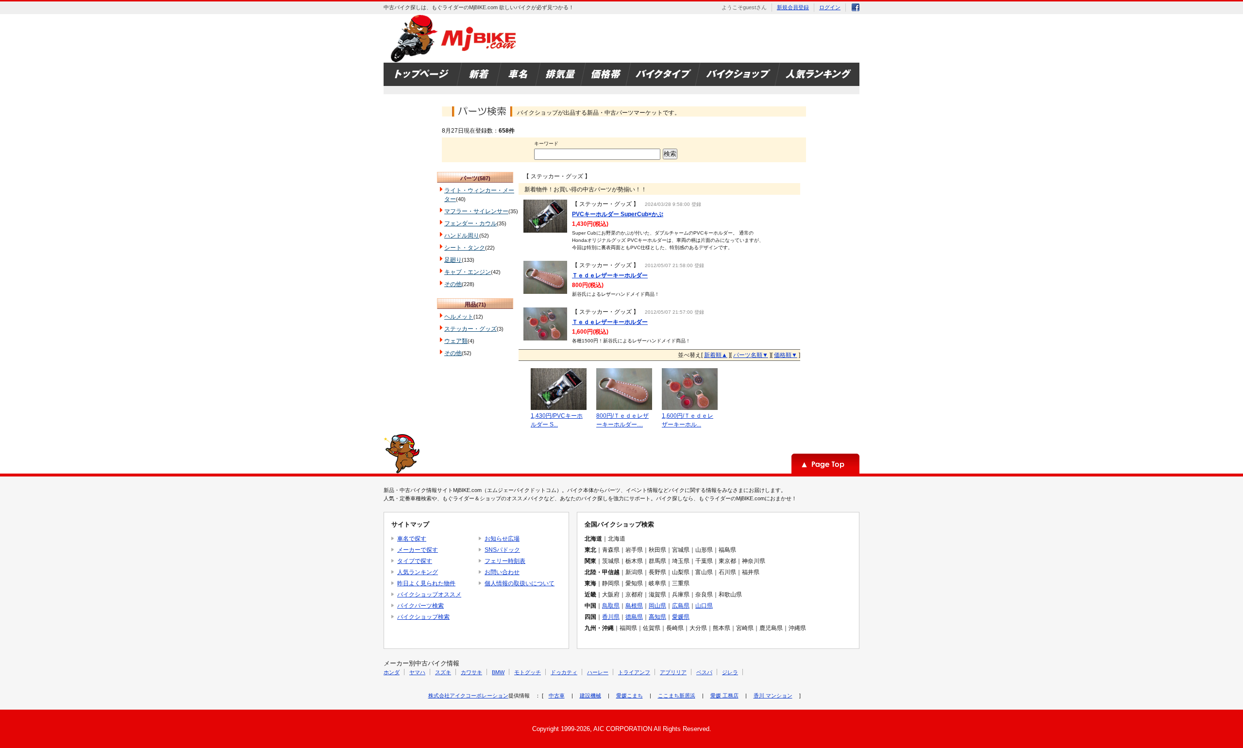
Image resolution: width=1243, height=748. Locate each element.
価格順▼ (785, 355)
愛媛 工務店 (724, 695)
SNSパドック (502, 549)
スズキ (443, 672)
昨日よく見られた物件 (426, 583)
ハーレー (597, 672)
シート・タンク (464, 247)
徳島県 (634, 616)
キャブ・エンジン (467, 272)
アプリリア (673, 672)
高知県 (657, 616)
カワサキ (471, 672)
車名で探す (411, 538)
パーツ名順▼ (750, 355)
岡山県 (657, 605)
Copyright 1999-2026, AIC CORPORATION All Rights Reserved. (621, 728)
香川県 (611, 616)
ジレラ (730, 672)
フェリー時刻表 (505, 561)
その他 (453, 284)
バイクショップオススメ (429, 594)
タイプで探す (414, 561)
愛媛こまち (629, 695)
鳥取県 (611, 605)
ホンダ (392, 672)
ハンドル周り (461, 235)
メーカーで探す (417, 549)
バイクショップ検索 (423, 616)
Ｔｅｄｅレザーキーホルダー (610, 275)
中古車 (557, 695)
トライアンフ (634, 672)
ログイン (829, 7)
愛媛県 (680, 616)
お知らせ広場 (502, 538)
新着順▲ (715, 355)
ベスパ (704, 672)
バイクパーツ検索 (420, 605)
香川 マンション (773, 695)
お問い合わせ (502, 572)
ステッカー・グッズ (470, 328)
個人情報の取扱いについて (519, 583)
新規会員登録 (793, 7)
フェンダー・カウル (470, 223)
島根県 (634, 605)
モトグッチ (527, 672)
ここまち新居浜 (676, 695)
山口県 (704, 605)
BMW (498, 672)
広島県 (680, 605)
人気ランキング (417, 572)
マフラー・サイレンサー (476, 211)
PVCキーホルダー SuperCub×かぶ (617, 214)
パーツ (469, 178)
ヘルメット (458, 316)
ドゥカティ (564, 672)
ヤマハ (417, 672)
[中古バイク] (455, 38)
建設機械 (590, 695)
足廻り (453, 259)
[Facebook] (855, 9)
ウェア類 (456, 341)
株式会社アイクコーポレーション (468, 695)
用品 (470, 304)
